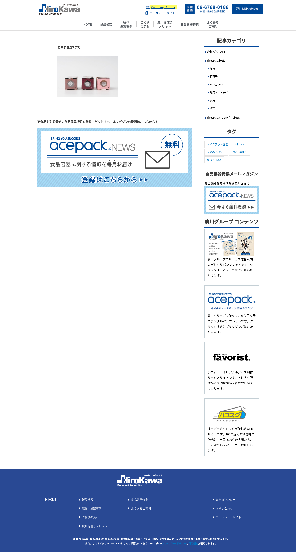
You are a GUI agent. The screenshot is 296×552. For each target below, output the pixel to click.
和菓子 (214, 76)
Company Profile (163, 7)
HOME (87, 24)
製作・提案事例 (92, 508)
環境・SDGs (214, 160)
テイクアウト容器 (217, 144)
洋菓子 (214, 68)
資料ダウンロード (219, 52)
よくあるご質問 (213, 24)
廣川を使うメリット (165, 24)
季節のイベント (216, 152)
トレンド (239, 144)
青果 (212, 100)
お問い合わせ (224, 508)
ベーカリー (216, 84)
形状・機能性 (239, 152)
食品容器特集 (190, 24)
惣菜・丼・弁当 (219, 92)
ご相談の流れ (144, 24)
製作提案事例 (126, 24)
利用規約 (193, 543)
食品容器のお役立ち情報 (223, 118)
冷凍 (212, 108)
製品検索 (106, 24)
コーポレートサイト (162, 13)
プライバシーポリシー (174, 543)
